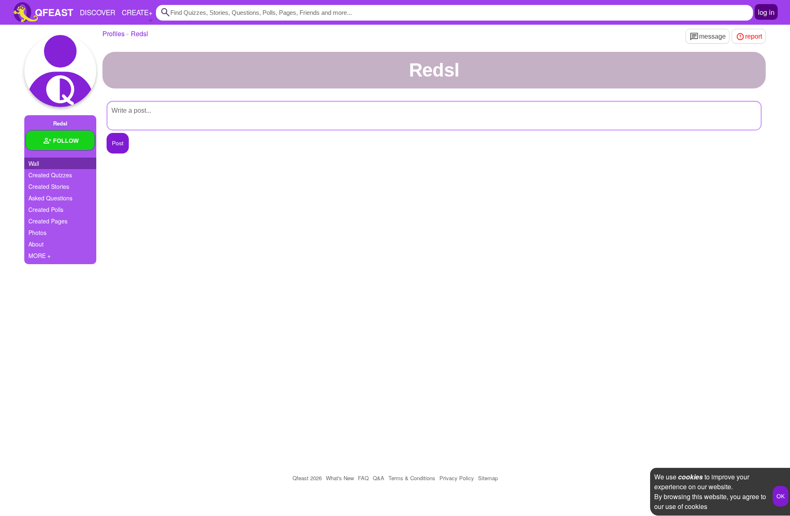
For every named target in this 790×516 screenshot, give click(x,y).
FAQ (363, 478)
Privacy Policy (456, 478)
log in (766, 12)
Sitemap (488, 478)
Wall (33, 163)
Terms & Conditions (411, 478)
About (36, 244)
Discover (97, 12)
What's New (340, 478)
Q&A (378, 478)
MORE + (39, 255)
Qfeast (307, 478)
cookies (690, 476)
